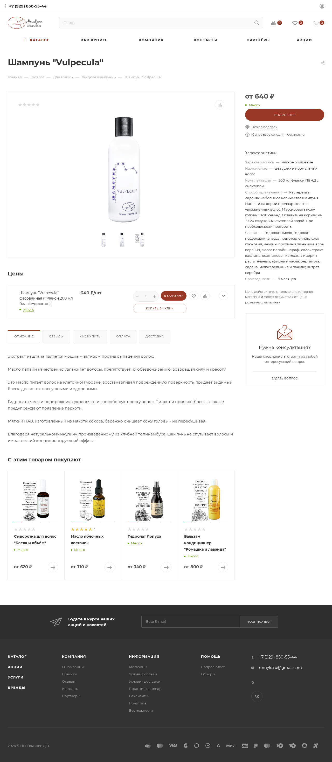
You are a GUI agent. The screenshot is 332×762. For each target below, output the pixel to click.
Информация (144, 656)
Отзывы (56, 336)
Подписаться (259, 622)
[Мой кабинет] (322, 7)
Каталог (17, 656)
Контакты (70, 689)
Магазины (138, 667)
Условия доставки (144, 681)
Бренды (16, 687)
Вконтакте (256, 696)
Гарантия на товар (145, 689)
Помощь (210, 656)
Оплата (123, 336)
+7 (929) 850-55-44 (27, 6)
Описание (23, 336)
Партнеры (71, 696)
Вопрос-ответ (213, 667)
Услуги (16, 677)
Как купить (90, 336)
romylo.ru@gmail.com (280, 667)
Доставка (155, 336)
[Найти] (256, 22)
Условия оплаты (143, 674)
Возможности (141, 710)
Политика (137, 703)
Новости (69, 674)
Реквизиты (138, 696)
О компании (73, 667)
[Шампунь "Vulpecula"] (121, 168)
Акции (15, 667)
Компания (74, 656)
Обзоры (208, 674)
